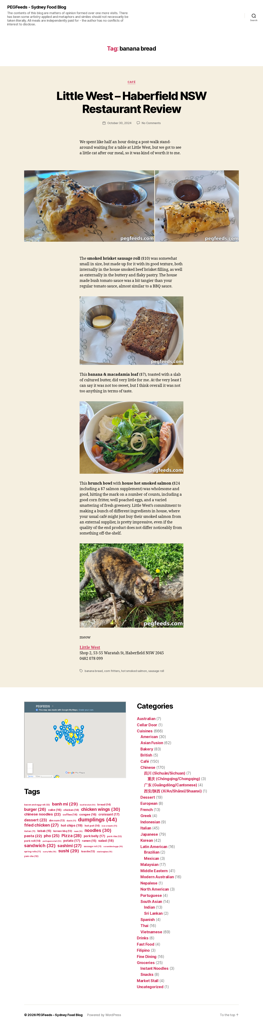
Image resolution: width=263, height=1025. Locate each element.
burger (35, 809)
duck (71, 820)
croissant (109, 814)
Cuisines (145, 731)
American (149, 737)
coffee (70, 814)
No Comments (151, 123)
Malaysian (149, 864)
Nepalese (148, 883)
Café (131, 82)
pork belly (94, 836)
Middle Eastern (154, 871)
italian (29, 831)
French (146, 809)
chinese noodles (42, 814)
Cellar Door (147, 725)
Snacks (146, 974)
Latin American (153, 846)
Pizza (72, 835)
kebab (44, 831)
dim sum (57, 820)
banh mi (65, 804)
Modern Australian (157, 877)
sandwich (40, 845)
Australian (146, 718)
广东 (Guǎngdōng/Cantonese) (170, 785)
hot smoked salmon (134, 671)
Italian (145, 828)
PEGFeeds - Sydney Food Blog (36, 7)
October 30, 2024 (119, 123)
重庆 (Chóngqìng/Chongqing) (174, 779)
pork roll (32, 840)
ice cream (109, 825)
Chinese (147, 767)
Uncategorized (150, 987)
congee (87, 814)
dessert (35, 820)
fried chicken (41, 825)
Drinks (142, 938)
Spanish (147, 919)
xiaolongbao (104, 852)
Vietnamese (151, 932)
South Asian (151, 901)
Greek (145, 816)
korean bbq (62, 830)
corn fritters (112, 671)
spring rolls (32, 851)
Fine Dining (147, 956)
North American (154, 889)
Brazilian (151, 852)
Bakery (146, 749)
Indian (149, 907)
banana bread (94, 671)
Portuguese (151, 895)
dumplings (97, 819)
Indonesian (150, 822)
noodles (98, 830)
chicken (71, 810)
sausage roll (156, 671)
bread (104, 804)
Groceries (146, 962)
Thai (144, 925)
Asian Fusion (151, 743)
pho (52, 835)
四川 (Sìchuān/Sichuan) (164, 773)
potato (71, 840)
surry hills (49, 852)
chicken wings (100, 809)
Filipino (143, 950)
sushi (68, 850)
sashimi (69, 845)
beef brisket (87, 805)
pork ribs (114, 836)
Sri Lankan (153, 913)
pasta (33, 836)
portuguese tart (52, 841)
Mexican (151, 858)
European (148, 803)
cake (55, 810)
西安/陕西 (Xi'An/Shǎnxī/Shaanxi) (173, 791)
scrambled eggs (113, 846)
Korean (146, 840)
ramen (89, 840)
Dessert (147, 797)
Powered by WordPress (104, 1015)
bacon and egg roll (37, 804)
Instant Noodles (154, 968)
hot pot (92, 825)
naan (78, 831)
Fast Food (145, 944)
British (146, 755)
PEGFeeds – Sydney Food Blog (59, 1015)
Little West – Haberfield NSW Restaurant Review (131, 102)
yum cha (31, 856)
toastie (88, 851)
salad (106, 840)
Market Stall (148, 981)
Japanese (149, 834)
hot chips (72, 825)
